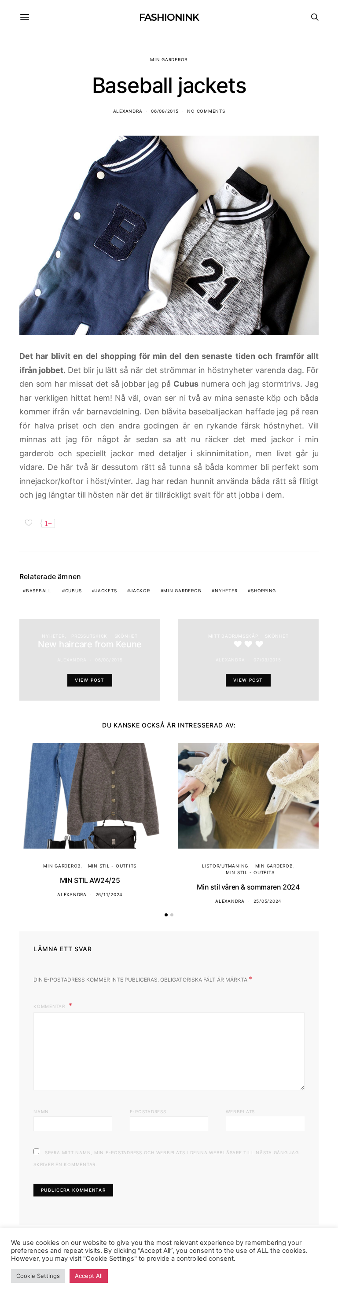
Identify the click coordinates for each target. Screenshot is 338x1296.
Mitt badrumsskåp (233, 636)
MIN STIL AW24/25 (90, 880)
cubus (73, 590)
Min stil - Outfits (112, 865)
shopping (263, 590)
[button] (166, 915)
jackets (106, 590)
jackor (140, 590)
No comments (206, 111)
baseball (38, 590)
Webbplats (240, 1111)
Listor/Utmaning (225, 865)
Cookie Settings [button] (38, 1275)
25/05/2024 (268, 901)
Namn (41, 1111)
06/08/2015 (165, 111)
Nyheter (53, 636)
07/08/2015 (267, 659)
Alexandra (128, 111)
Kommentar (50, 1006)
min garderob (182, 590)
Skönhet (126, 636)
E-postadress (148, 1111)
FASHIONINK (168, 17)
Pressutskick (89, 636)
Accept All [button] (89, 1275)
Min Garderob (169, 59)
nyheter (226, 590)
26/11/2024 (109, 894)
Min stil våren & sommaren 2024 (248, 886)
